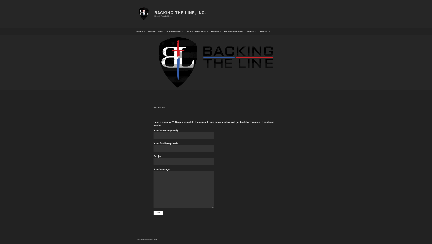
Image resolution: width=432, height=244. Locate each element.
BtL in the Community (174, 31)
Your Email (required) (166, 143)
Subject (158, 156)
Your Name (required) (166, 130)
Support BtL (264, 31)
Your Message (162, 169)
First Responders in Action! (233, 31)
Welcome (139, 31)
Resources (215, 31)
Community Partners (155, 31)
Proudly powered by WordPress (146, 239)
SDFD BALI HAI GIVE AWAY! (196, 31)
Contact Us (250, 31)
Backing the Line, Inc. (180, 12)
